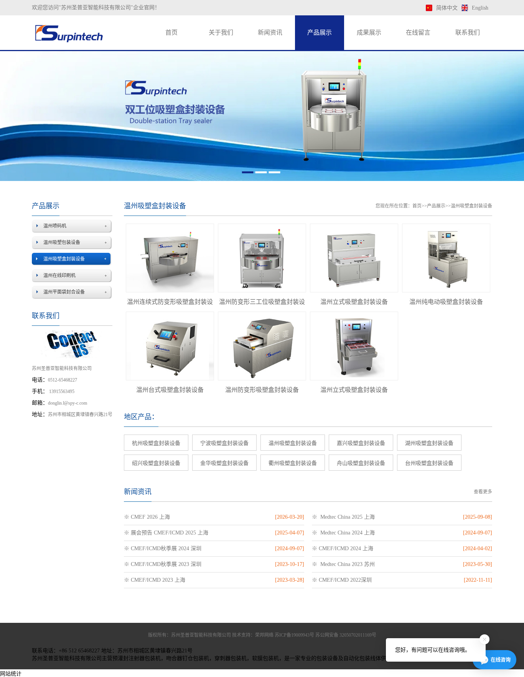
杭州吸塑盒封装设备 (156, 443)
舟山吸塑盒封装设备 (361, 463)
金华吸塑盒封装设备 (224, 463)
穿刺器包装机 (230, 658)
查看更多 (483, 491)
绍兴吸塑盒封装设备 (156, 463)
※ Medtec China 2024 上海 (343, 533)
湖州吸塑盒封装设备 (429, 443)
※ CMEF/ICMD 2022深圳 (342, 580)
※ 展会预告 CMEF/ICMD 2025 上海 (166, 533)
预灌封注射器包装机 (136, 658)
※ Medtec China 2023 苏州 (343, 564)
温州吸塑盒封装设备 (64, 259)
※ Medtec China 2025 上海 (343, 517)
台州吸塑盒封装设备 (429, 463)
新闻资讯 (270, 32)
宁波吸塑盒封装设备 (224, 443)
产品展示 (319, 32)
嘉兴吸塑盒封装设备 (361, 443)
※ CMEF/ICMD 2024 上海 (342, 548)
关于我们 (221, 32)
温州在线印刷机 (59, 275)
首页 (171, 32)
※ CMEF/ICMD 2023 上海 (154, 580)
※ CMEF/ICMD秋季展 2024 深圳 (162, 548)
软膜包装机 (265, 658)
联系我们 (467, 32)
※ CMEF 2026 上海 (147, 517)
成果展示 (369, 32)
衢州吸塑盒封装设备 (293, 463)
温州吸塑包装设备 (61, 242)
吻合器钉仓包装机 (187, 658)
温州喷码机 (54, 226)
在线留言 (418, 32)
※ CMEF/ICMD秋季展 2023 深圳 (162, 564)
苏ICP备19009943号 (294, 635)
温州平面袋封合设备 (64, 292)
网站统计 (10, 674)
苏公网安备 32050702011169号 (345, 635)
